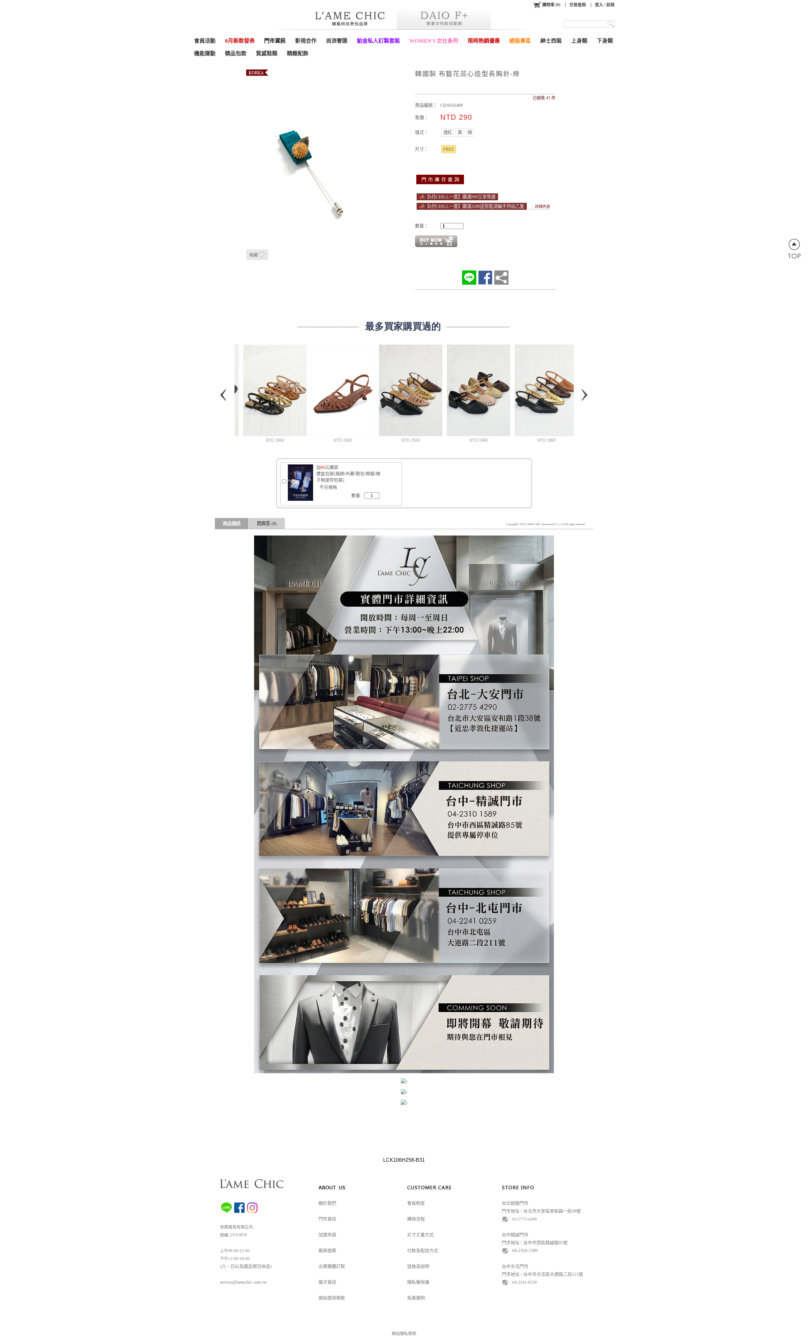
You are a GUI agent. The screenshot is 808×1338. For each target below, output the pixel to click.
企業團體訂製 (331, 1266)
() (551, 4)
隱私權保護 (418, 1282)
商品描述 (232, 523)
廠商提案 (327, 1250)
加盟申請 (327, 1234)
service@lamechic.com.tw (243, 1282)
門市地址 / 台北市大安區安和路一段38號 (541, 1211)
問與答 (267, 523)
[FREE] (449, 149)
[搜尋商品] (611, 23)
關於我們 (327, 1203)
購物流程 (416, 1219)
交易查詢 (577, 4)
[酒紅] (448, 132)
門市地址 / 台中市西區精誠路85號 (534, 1242)
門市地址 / (512, 1274)
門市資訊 (327, 1219)
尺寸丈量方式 (420, 1234)
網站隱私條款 (404, 1333)
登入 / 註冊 (605, 4)
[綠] (470, 132)
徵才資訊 (327, 1282)
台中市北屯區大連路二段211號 (553, 1274)
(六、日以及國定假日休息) (246, 1266)
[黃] (460, 132)
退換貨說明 (418, 1266)
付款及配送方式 (422, 1250)
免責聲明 (416, 1298)
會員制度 (416, 1203)
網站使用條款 (331, 1298)
